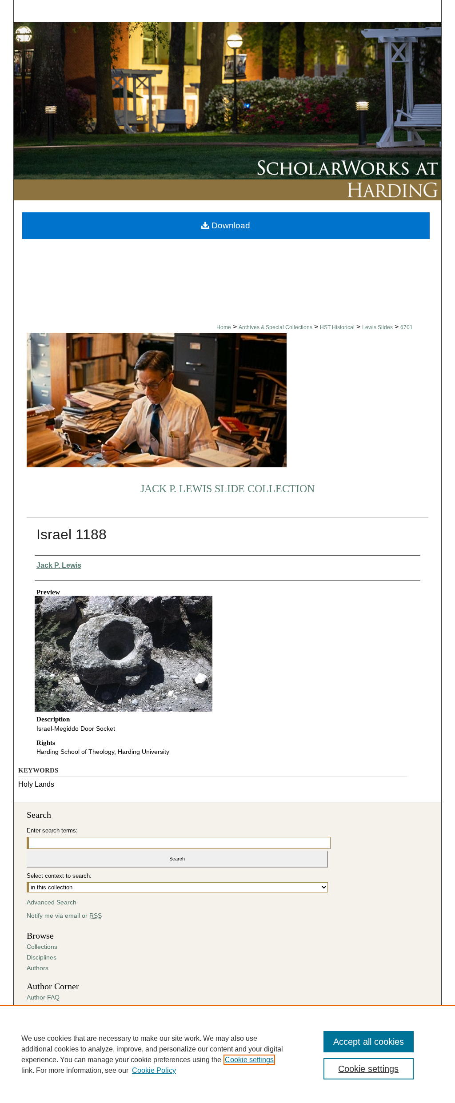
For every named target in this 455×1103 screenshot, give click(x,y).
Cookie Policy (154, 1070)
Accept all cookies (368, 1042)
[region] (227, 1054)
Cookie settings (249, 1059)
